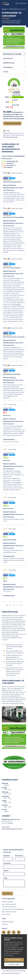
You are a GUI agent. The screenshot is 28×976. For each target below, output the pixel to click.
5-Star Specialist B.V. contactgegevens (13, 909)
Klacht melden (6, 914)
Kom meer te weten (8, 955)
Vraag (5, 878)
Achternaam (19, 856)
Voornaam (6, 856)
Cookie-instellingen (14, 964)
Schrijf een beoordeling (12, 123)
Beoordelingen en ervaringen (12, 54)
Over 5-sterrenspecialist (9, 904)
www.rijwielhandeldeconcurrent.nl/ (12, 829)
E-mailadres (7, 863)
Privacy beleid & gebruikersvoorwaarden (14, 971)
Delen (6, 178)
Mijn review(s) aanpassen (9, 912)
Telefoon (6, 870)
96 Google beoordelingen (10, 137)
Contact (5, 72)
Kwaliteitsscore (8, 58)
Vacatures (5, 924)
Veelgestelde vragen (8, 922)
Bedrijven (4, 9)
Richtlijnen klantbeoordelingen (11, 973)
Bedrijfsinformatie (9, 63)
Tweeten (12, 178)
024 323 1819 (5, 827)
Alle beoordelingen (7, 902)
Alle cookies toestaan (14, 959)
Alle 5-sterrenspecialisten (9, 907)
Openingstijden (8, 67)
